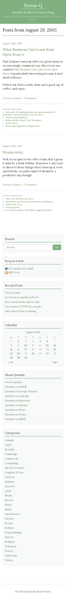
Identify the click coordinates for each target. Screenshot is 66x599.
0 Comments (30, 98)
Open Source (12, 514)
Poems (9, 523)
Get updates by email (20, 268)
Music (8, 504)
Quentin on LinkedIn (17, 396)
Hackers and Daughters (16, 117)
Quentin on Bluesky (16, 405)
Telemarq (10, 546)
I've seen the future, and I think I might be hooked (28, 210)
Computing (11, 463)
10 (25, 345)
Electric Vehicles (14, 467)
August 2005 (33, 332)
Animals (9, 440)
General (17, 98)
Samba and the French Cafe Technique (23, 120)
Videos (9, 560)
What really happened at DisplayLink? (22, 126)
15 (11, 349)
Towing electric (12, 207)
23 (18, 353)
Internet (10, 486)
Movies (9, 500)
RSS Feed (13, 272)
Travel (8, 550)
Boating (9, 449)
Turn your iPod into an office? (19, 199)
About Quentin (13, 382)
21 (55, 349)
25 (33, 353)
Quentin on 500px (15, 414)
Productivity (13, 152)
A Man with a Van (13, 204)
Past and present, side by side (22, 301)
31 (25, 357)
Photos (9, 518)
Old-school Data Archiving (20, 311)
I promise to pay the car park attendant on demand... (29, 201)
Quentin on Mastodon (17, 400)
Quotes (9, 537)
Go (56, 247)
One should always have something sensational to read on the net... (33, 18)
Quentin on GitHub (16, 386)
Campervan (11, 458)
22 (11, 353)
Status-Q (33, 5)
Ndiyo (8, 509)
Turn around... (13, 292)
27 (47, 353)
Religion (10, 541)
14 (55, 345)
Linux (8, 491)
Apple (8, 444)
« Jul (10, 362)
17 (26, 349)
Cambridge (11, 454)
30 (18, 357)
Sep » (55, 362)
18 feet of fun (11, 123)
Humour (10, 481)
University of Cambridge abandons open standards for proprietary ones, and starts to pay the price (29, 113)
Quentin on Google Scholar (21, 391)
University (11, 555)
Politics (9, 527)
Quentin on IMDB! (15, 419)
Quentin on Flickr (15, 409)
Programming (13, 532)
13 (47, 345)
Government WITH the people (23, 306)
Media (8, 495)
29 (11, 357)
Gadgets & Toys (14, 472)
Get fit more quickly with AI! (21, 297)
